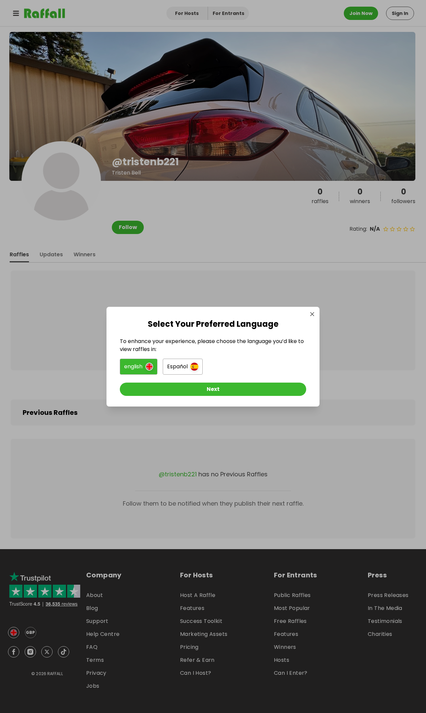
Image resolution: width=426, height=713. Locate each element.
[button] (138, 367)
